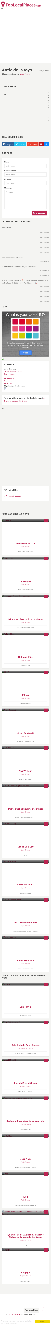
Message (8, 188)
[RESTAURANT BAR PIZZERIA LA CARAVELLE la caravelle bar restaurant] (25, 1097)
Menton (22, 1086)
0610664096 (9, 378)
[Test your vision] (25, 334)
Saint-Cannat (22, 1048)
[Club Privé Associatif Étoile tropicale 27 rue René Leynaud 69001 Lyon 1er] (25, 937)
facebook (8, 381)
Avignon (23, 1276)
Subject (7, 179)
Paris (23, 1200)
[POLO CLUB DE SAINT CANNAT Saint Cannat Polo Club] (25, 1022)
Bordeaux (23, 1240)
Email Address (10, 171)
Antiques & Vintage (13, 496)
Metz (22, 1162)
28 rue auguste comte (13, 371)
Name (6, 162)
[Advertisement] (25, 36)
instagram (8, 383)
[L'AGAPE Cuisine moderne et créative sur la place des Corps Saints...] (25, 1249)
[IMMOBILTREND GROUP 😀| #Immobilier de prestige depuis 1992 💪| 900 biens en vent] (25, 1060)
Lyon (22, 74)
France (27, 74)
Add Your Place (31, 1310)
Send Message (39, 213)
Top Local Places (14, 1314)
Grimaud (23, 1124)
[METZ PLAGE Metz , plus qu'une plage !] (25, 1135)
